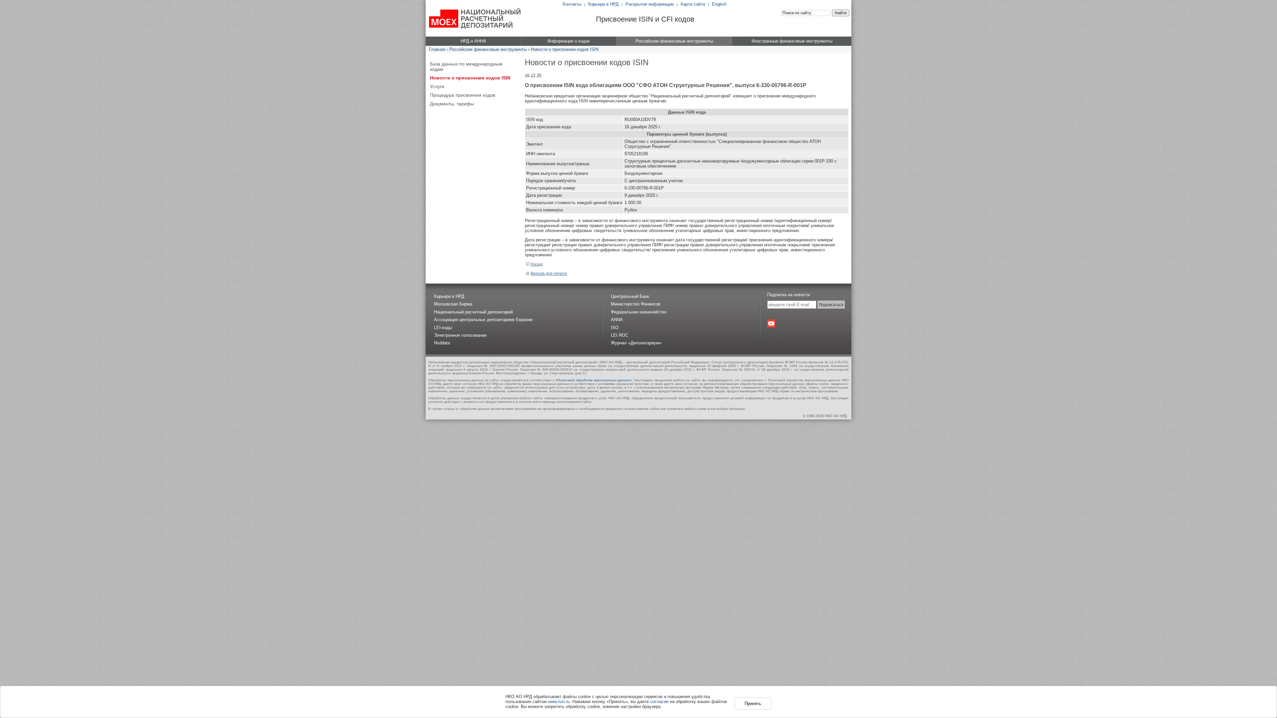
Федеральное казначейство (638, 311)
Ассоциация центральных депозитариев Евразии (483, 319)
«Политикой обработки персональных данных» (593, 380)
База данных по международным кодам (466, 66)
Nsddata (442, 342)
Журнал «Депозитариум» (636, 342)
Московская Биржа (453, 303)
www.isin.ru (559, 701)
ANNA (617, 319)
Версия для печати (549, 273)
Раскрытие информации (650, 4)
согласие (659, 701)
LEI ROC (619, 335)
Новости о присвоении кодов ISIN (565, 49)
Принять (753, 703)
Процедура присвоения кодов (462, 95)
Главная (437, 49)
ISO (615, 327)
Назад (537, 264)
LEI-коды (443, 327)
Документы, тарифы (452, 103)
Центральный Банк (630, 296)
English (719, 4)
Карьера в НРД (603, 4)
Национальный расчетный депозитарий (473, 311)
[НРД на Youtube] (771, 323)
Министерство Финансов (635, 303)
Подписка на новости (788, 294)
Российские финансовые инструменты (488, 49)
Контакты (572, 4)
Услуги (437, 86)
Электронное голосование (460, 335)
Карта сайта (693, 4)
